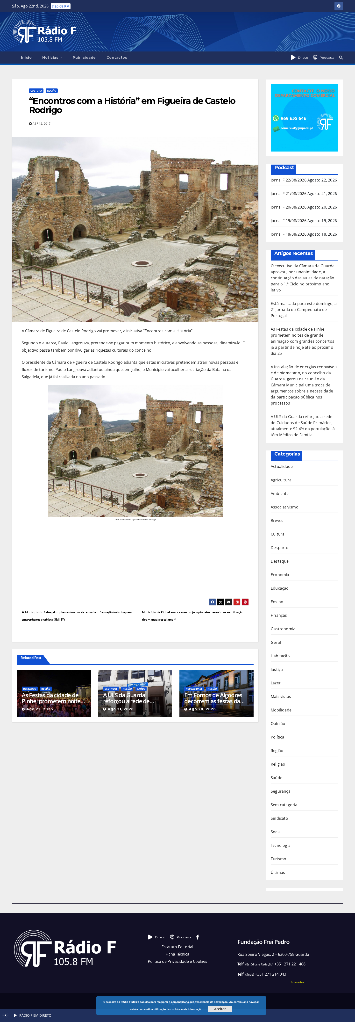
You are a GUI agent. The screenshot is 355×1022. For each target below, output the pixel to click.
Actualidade (194, 688)
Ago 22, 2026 (39, 709)
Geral (276, 642)
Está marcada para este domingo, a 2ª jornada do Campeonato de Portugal (304, 309)
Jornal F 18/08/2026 (288, 234)
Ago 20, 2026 (202, 709)
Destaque (29, 688)
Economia (280, 574)
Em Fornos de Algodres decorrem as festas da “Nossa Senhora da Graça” (213, 698)
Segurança (281, 791)
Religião (278, 764)
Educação (280, 588)
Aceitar (220, 1009)
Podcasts (327, 57)
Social (276, 831)
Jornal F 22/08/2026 (288, 180)
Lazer (276, 683)
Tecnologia (281, 845)
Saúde (141, 688)
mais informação (191, 1009)
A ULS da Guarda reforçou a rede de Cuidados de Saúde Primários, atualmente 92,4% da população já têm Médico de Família (132, 698)
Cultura (36, 90)
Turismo (278, 859)
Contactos (116, 57)
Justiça (277, 669)
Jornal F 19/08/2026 (288, 220)
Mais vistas (281, 696)
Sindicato (279, 818)
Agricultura (281, 480)
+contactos (297, 982)
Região (51, 90)
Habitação (280, 656)
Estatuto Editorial (177, 947)
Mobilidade (281, 710)
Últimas (278, 872)
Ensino (277, 601)
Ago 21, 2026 (121, 709)
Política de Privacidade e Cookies (177, 961)
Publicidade (84, 57)
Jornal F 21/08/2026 (288, 193)
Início (26, 57)
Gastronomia (283, 628)
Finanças (279, 615)
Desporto (280, 547)
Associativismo (284, 507)
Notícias (50, 57)
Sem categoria (284, 804)
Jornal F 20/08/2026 (288, 207)
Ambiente (280, 493)
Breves (277, 520)
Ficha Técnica (177, 954)
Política (277, 737)
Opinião (278, 723)
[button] (341, 57)
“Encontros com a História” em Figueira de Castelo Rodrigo (132, 105)
